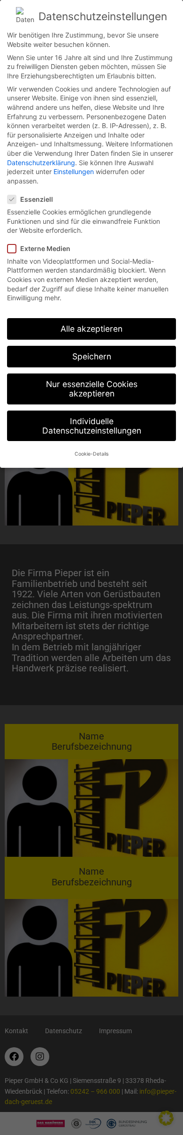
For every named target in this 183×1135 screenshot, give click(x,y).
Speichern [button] (91, 356)
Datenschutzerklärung (41, 163)
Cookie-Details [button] (91, 454)
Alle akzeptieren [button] (91, 329)
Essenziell (36, 199)
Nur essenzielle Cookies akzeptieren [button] (91, 388)
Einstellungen (73, 171)
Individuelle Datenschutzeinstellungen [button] (91, 425)
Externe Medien (45, 248)
